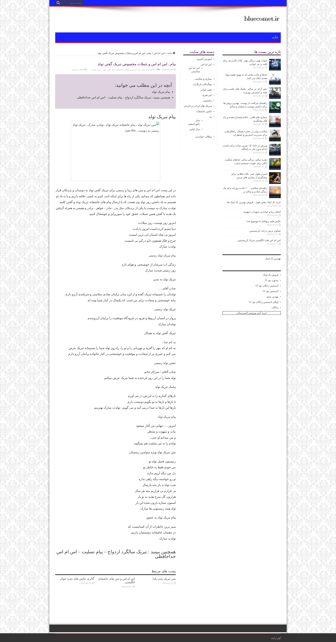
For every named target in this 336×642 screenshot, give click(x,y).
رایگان (275, 307)
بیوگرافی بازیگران (202, 84)
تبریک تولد (82, 202)
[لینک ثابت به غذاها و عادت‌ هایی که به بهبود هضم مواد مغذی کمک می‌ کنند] (275, 83)
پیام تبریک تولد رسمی (162, 255)
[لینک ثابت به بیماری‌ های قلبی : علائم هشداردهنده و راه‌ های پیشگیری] (275, 126)
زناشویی (207, 100)
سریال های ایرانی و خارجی (198, 105)
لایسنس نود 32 (270, 291)
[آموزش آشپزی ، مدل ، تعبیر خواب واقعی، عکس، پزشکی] (262, 22)
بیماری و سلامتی (203, 78)
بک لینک (269, 258)
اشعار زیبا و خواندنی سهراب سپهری (262, 211)
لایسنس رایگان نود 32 (266, 285)
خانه (275, 37)
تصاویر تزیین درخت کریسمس (265, 230)
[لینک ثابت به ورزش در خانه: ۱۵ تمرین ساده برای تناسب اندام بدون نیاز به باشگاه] (275, 154)
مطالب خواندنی (203, 136)
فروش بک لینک (270, 274)
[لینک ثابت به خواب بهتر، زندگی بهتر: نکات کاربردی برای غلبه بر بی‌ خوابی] (275, 69)
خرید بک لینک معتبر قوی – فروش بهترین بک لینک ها (254, 202)
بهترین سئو (272, 296)
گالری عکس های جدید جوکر (77, 578)
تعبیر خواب (206, 89)
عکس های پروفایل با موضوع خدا (264, 221)
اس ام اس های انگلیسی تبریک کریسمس (259, 240)
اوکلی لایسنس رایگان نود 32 (263, 302)
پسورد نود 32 (271, 280)
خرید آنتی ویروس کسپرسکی (252, 312)
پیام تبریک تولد (161, 91)
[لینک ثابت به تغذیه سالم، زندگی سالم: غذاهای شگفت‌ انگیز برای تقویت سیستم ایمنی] (275, 168)
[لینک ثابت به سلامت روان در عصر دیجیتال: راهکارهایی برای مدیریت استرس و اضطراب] (275, 140)
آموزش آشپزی (204, 58)
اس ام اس (159, 53)
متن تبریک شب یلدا (164, 578)
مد (210, 116)
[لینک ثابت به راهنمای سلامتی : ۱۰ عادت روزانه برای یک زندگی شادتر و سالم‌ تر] (275, 197)
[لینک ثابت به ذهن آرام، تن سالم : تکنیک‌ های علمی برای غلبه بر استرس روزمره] (275, 97)
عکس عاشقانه (204, 111)
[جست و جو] (58, 3)
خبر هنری (207, 95)
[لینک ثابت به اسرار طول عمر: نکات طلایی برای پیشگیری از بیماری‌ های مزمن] (275, 183)
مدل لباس (194, 129)
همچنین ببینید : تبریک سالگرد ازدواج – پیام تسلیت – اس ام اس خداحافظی (123, 97)
